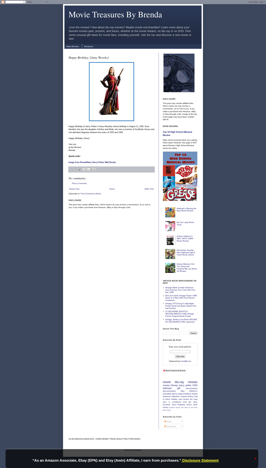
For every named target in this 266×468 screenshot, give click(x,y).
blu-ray (179, 382)
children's (193, 391)
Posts (169, 421)
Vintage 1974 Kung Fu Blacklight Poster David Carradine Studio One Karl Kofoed (180, 305)
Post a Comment (79, 183)
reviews (183, 396)
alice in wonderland (172, 402)
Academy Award (190, 394)
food (184, 402)
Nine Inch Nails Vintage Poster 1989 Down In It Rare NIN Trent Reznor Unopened (181, 297)
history (191, 396)
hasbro (189, 405)
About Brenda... (73, 46)
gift (178, 388)
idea (182, 391)
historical (167, 396)
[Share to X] (88, 169)
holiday (174, 399)
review (166, 385)
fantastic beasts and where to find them (183, 407)
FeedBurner (186, 361)
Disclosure (88, 46)
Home (112, 189)
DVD (195, 385)
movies (192, 382)
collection (175, 396)
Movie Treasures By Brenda (115, 14)
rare (180, 399)
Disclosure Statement (200, 460)
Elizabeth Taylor (169, 405)
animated (167, 394)
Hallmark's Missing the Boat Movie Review (186, 209)
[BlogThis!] (86, 169)
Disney (174, 385)
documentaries (169, 391)
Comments (171, 426)
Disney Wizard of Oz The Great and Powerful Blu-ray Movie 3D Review (187, 267)
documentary (191, 388)
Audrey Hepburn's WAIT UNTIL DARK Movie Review (185, 238)
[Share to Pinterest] (94, 169)
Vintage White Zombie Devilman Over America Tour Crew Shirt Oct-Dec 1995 (180, 289)
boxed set (187, 399)
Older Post (149, 189)
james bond (167, 410)
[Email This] (83, 169)
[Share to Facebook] (91, 169)
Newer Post (74, 189)
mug (195, 399)
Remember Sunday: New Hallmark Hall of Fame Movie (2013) (186, 252)
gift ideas (193, 402)
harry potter (185, 385)
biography (181, 405)
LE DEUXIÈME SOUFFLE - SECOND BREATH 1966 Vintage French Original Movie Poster (179, 313)
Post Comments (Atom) (91, 193)
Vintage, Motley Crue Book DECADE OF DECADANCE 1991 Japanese (181, 320)
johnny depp (177, 394)
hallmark (167, 388)
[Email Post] (78, 169)
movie (167, 382)
